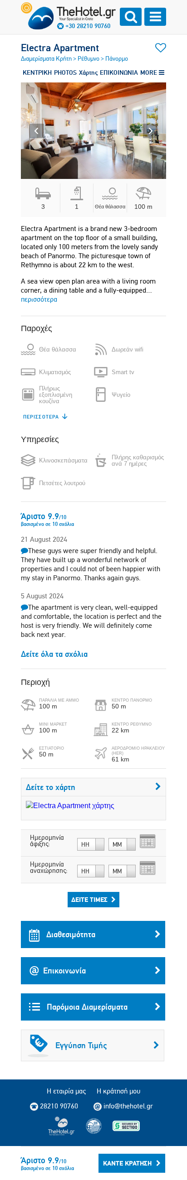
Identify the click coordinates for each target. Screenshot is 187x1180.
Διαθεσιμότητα (69, 934)
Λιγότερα (36, 417)
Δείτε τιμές (89, 900)
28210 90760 (59, 1106)
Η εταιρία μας (66, 1091)
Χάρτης (88, 72)
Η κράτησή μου (118, 1091)
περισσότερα (39, 299)
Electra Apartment (60, 47)
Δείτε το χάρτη (50, 787)
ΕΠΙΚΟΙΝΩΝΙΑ (119, 72)
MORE (149, 72)
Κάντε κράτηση (127, 1163)
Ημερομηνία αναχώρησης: (49, 867)
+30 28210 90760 (87, 26)
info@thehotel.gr (128, 1106)
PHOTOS (65, 72)
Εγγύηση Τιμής (81, 1045)
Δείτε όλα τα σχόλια (54, 654)
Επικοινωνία (64, 970)
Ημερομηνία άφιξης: (47, 840)
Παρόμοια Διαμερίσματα (86, 1007)
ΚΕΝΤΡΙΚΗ (37, 72)
